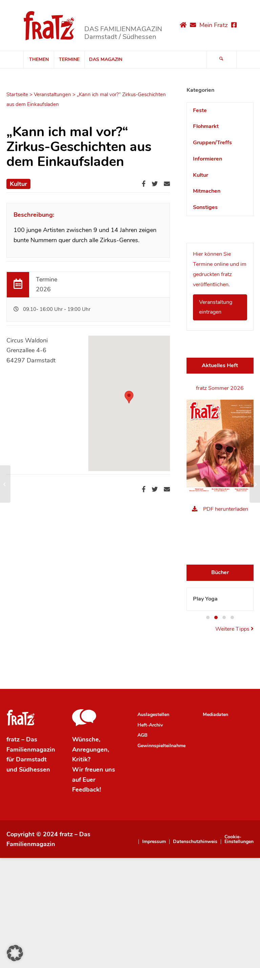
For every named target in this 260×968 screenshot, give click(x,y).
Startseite (17, 94)
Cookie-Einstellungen (239, 839)
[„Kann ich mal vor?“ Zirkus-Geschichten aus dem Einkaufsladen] (5, 484)
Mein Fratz (213, 25)
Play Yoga (205, 599)
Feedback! (86, 789)
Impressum (154, 841)
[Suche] (221, 59)
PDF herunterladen (225, 509)
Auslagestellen (153, 714)
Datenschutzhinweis (195, 841)
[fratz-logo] (49, 25)
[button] (208, 617)
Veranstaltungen (52, 94)
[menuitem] (38, 59)
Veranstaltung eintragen (215, 307)
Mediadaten (215, 714)
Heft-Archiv (150, 725)
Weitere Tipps (233, 629)
